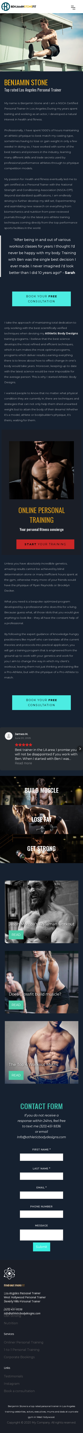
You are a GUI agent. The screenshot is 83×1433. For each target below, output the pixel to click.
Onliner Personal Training (23, 1342)
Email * (41, 1187)
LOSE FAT (41, 819)
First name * (41, 1149)
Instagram (11, 1384)
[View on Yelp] (9, 736)
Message (41, 1225)
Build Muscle (14, 1301)
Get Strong (12, 1316)
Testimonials (13, 1376)
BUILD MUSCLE (41, 790)
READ (16, 935)
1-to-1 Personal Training (22, 1350)
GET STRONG (41, 848)
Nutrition (11, 1323)
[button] (73, 7)
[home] (18, 6)
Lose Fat (10, 1308)
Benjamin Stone (16, 1294)
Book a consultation (19, 1391)
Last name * (41, 1168)
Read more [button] (23, 763)
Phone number (41, 1206)
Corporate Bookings (19, 1357)
